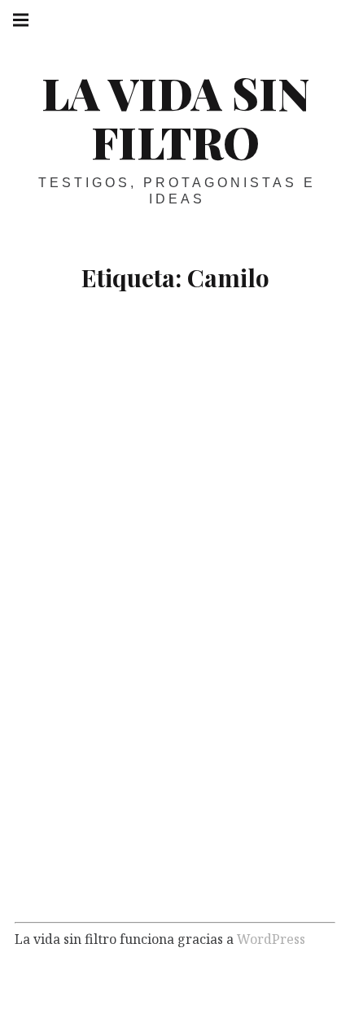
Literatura (128, 881)
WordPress (271, 938)
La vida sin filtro (175, 117)
